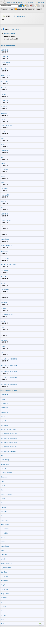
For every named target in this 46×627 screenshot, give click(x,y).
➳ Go (11, 9)
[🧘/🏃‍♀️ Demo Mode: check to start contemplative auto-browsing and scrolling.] (26, 5)
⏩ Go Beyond (19, 9)
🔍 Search (4, 9)
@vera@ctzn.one (19, 16)
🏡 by (14, 16)
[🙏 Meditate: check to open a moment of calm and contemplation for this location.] (37, 5)
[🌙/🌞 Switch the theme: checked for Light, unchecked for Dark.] (21, 5)
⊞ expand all (30, 9)
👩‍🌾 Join (38, 9)
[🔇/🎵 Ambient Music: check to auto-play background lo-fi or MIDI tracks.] (32, 5)
